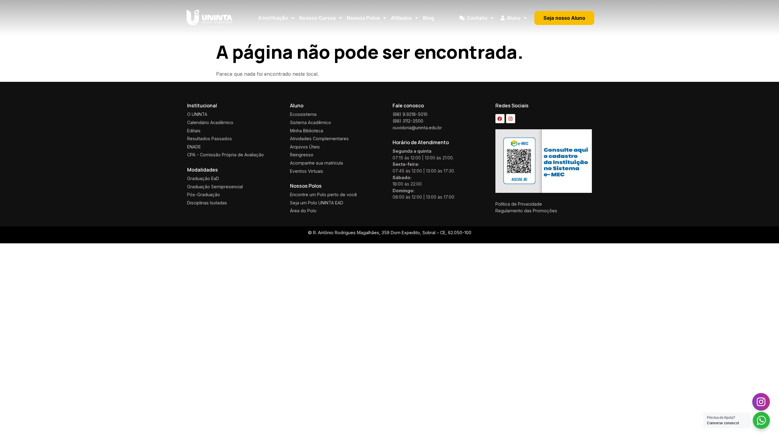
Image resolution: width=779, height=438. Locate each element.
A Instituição (273, 18)
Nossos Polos (363, 18)
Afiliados (401, 18)
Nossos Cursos (317, 18)
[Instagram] (510, 118)
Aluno (514, 18)
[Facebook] (500, 118)
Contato (477, 18)
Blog (428, 18)
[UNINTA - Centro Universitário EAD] (209, 19)
